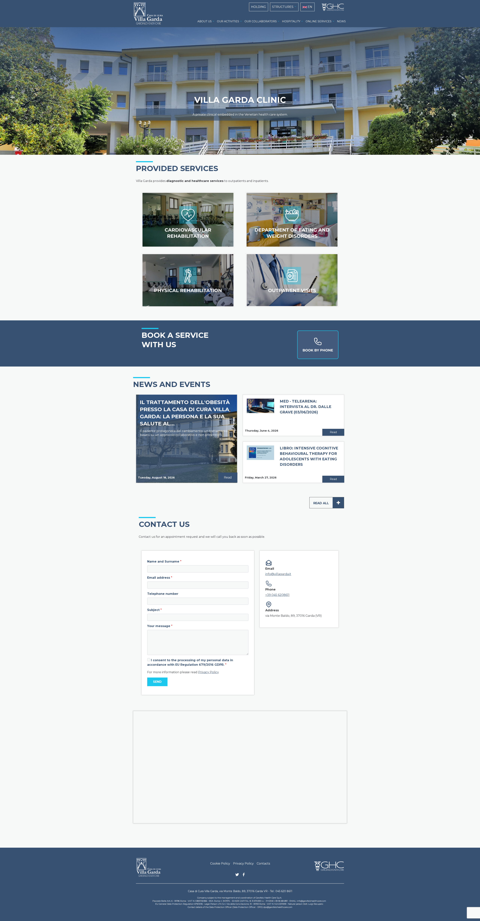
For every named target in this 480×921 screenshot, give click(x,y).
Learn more (220, 242)
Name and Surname (163, 561)
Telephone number (162, 594)
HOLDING (258, 7)
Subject (153, 610)
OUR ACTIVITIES (228, 21)
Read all (326, 502)
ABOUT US (204, 21)
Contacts (263, 863)
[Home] (331, 7)
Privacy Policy (208, 672)
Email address (158, 577)
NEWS (341, 21)
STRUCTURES (282, 7)
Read (228, 477)
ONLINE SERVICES (319, 21)
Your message (158, 626)
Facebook (244, 875)
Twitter (237, 876)
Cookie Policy (220, 863)
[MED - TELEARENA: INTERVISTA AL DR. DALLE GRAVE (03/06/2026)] (260, 405)
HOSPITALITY (291, 21)
